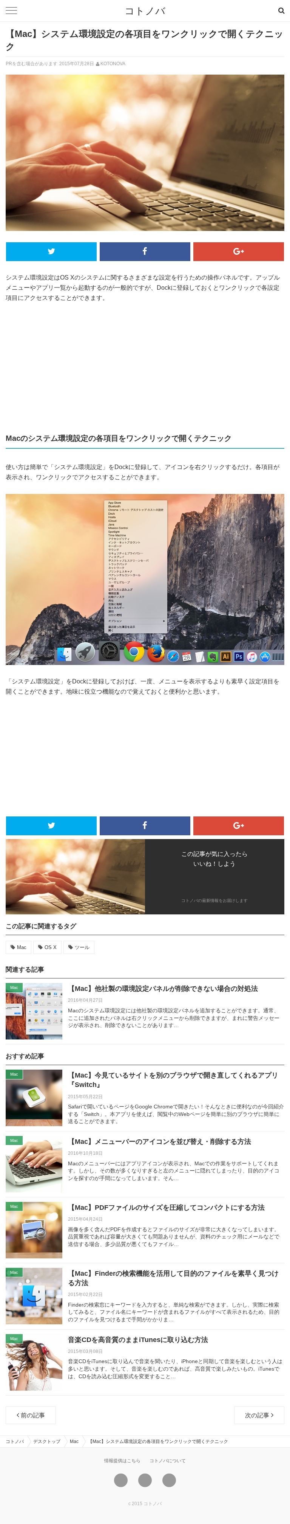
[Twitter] (121, 1480)
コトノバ (145, 11)
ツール (82, 947)
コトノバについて (168, 1460)
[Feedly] (169, 1480)
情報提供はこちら (122, 1460)
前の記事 (33, 1415)
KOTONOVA (112, 63)
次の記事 (257, 1415)
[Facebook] (145, 1480)
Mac (21, 947)
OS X (51, 947)
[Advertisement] (145, 367)
